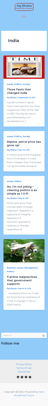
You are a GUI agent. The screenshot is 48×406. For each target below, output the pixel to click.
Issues (10, 84)
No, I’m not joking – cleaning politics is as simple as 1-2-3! (22, 190)
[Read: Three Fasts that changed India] (24, 67)
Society (26, 84)
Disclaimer (24, 371)
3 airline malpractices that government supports (22, 280)
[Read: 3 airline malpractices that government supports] (24, 250)
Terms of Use (24, 368)
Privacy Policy (24, 364)
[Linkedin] (18, 377)
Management (30, 268)
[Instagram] (30, 377)
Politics (18, 84)
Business (11, 268)
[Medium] (22, 377)
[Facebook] (26, 377)
